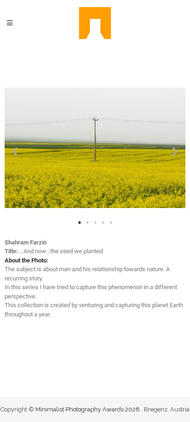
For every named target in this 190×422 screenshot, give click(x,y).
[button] (15, 151)
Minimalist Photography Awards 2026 (88, 409)
